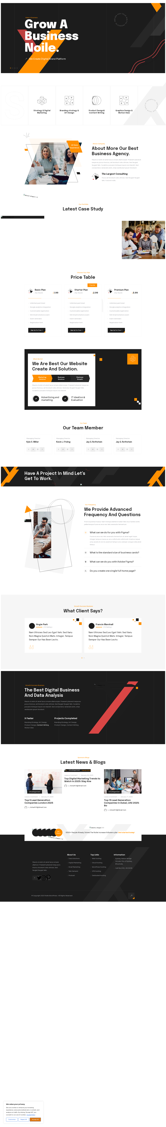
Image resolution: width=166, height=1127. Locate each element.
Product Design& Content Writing (97, 112)
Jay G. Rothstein (94, 442)
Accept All (35, 1119)
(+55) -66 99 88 (126, 868)
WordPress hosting (99, 867)
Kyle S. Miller (32, 442)
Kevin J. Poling (63, 442)
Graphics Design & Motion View (124, 112)
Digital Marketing (75, 863)
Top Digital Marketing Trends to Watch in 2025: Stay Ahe (82, 780)
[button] (10, 68)
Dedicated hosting (99, 875)
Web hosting (96, 858)
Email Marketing (74, 867)
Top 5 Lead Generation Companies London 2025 (39, 801)
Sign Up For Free (37, 330)
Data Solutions (74, 858)
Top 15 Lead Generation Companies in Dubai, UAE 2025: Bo (121, 803)
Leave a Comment (31, 797)
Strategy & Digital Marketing (42, 112)
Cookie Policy (31, 1115)
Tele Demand (73, 871)
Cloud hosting (97, 863)
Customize (11, 1119)
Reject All (24, 1119)
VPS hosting (96, 871)
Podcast (72, 875)
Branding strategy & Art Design (69, 112)
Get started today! (126, 832)
